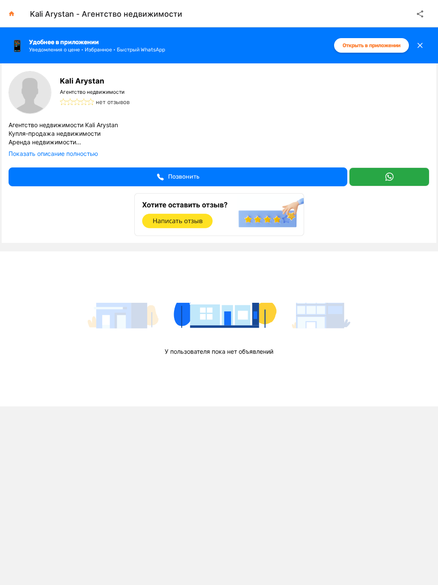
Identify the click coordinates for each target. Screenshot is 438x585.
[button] (178, 176)
